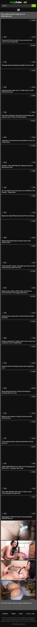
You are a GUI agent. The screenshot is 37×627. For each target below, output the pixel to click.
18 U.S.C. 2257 (30, 613)
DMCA (21, 613)
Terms (13, 613)
